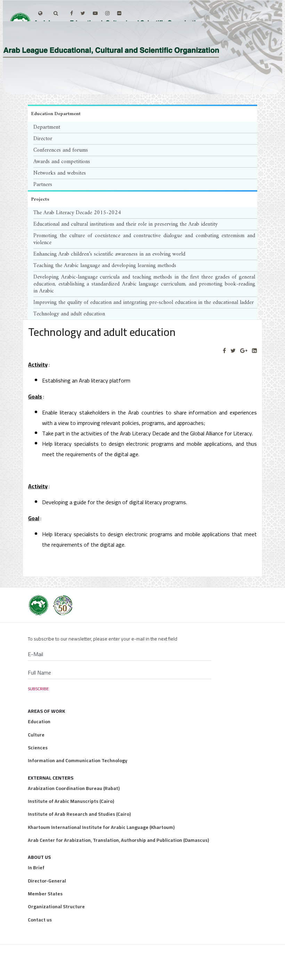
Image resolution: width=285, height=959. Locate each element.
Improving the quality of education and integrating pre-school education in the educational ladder (143, 302)
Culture (36, 735)
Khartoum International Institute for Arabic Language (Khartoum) (101, 827)
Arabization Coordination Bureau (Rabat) (74, 788)
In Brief (36, 867)
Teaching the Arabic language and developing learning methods (104, 266)
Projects (40, 199)
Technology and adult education (69, 314)
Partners (42, 185)
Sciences (38, 747)
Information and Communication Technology (77, 760)
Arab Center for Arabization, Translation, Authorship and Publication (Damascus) (118, 840)
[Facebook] (224, 351)
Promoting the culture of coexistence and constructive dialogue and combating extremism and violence (144, 239)
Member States (45, 893)
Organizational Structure (56, 906)
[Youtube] (95, 13)
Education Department (56, 114)
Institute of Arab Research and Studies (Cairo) (79, 814)
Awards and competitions (61, 162)
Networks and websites (59, 173)
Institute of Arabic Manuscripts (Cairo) (71, 801)
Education (39, 721)
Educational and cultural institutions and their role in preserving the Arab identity (125, 224)
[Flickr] (119, 13)
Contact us (40, 920)
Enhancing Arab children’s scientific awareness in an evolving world (109, 254)
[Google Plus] (243, 351)
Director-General (47, 881)
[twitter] (83, 13)
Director (42, 139)
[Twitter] (233, 351)
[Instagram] (107, 13)
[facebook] (71, 13)
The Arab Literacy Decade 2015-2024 (77, 213)
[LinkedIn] (254, 351)
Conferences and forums (60, 150)
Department (46, 127)
